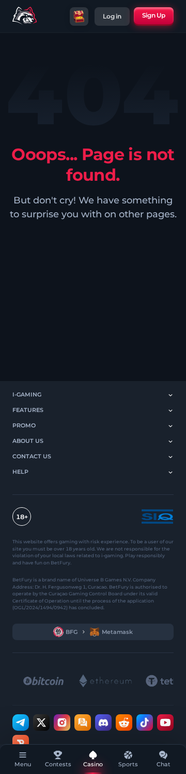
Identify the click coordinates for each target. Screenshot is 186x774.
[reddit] (124, 722)
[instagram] (62, 722)
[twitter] (41, 722)
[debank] (20, 742)
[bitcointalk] (82, 722)
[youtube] (165, 722)
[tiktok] (144, 722)
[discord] (103, 722)
